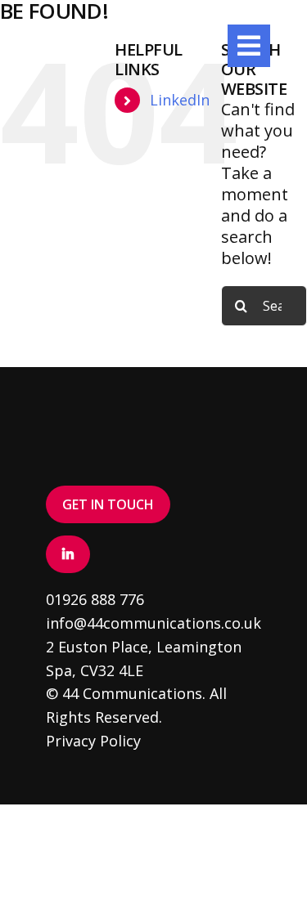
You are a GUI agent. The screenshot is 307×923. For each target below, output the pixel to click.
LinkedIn (180, 100)
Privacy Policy (93, 740)
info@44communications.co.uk (153, 623)
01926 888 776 (95, 599)
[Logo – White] (83, 32)
